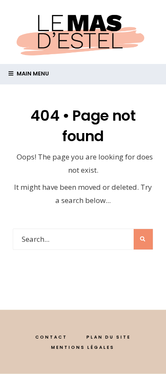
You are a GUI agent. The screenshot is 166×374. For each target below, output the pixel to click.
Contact (51, 337)
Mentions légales (82, 347)
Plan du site (108, 337)
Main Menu (32, 74)
